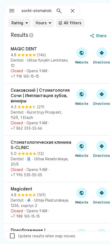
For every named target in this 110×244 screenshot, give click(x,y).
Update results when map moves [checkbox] (42, 236)
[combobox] (37, 10)
